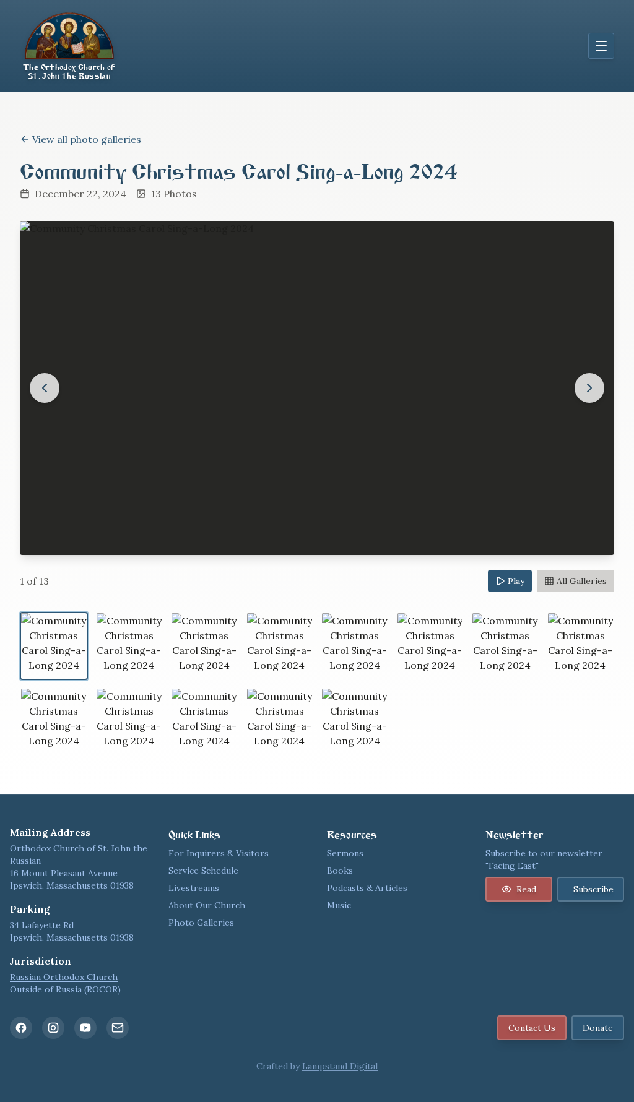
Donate (598, 1027)
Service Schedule (203, 870)
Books (340, 870)
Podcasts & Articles (367, 887)
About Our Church (206, 905)
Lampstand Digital (340, 1066)
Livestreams (193, 887)
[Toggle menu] (601, 46)
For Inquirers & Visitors (218, 853)
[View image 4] (280, 646)
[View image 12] (280, 721)
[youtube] (85, 1028)
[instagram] (53, 1028)
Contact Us (531, 1027)
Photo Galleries (201, 922)
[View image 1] (54, 646)
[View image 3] (204, 646)
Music (339, 905)
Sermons (345, 853)
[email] (117, 1028)
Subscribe (593, 889)
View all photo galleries (86, 139)
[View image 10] (129, 721)
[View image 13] (355, 721)
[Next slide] (589, 388)
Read (526, 889)
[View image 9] (54, 721)
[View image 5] (355, 646)
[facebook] (21, 1028)
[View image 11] (204, 721)
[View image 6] (430, 646)
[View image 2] (129, 646)
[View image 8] (581, 646)
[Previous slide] (44, 388)
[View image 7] (505, 646)
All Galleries (582, 581)
